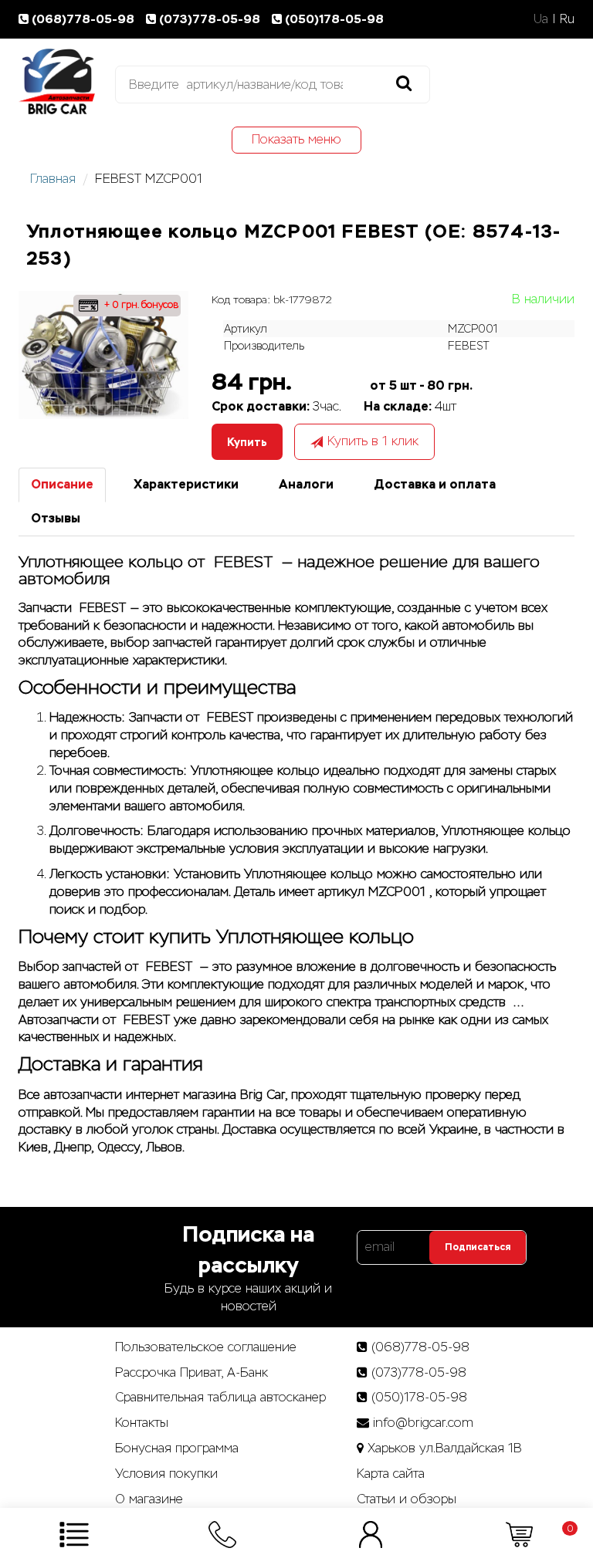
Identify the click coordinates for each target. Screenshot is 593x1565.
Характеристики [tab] (186, 484)
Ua (541, 19)
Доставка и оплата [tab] (435, 484)
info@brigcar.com (423, 1422)
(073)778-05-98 (211, 19)
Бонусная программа (177, 1448)
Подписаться (477, 1247)
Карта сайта (391, 1473)
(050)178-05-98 (334, 19)
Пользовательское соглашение (205, 1347)
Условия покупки (166, 1473)
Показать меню (296, 139)
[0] (519, 1533)
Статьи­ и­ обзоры (406, 1499)
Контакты (141, 1422)
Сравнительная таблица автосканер (220, 1397)
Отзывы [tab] (55, 518)
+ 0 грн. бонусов (139, 304)
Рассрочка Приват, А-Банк (191, 1372)
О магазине (149, 1499)
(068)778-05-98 (85, 19)
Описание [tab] (62, 484)
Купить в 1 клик (372, 441)
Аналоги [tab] (306, 484)
